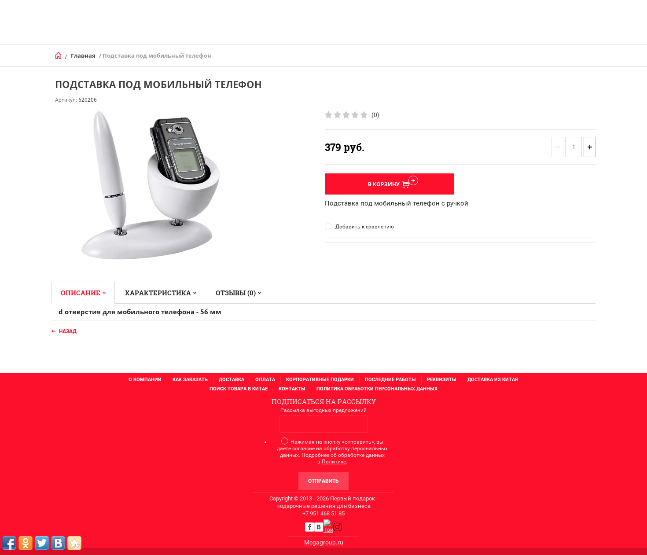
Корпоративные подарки (320, 379)
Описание (80, 292)
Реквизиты (441, 379)
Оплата (265, 379)
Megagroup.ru (323, 542)
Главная (83, 55)
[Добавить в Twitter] (42, 543)
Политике (334, 462)
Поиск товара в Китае (239, 389)
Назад (68, 331)
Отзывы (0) (236, 292)
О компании (145, 379)
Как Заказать (190, 379)
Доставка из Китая (492, 379)
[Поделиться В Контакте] (58, 543)
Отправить (323, 481)
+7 (306, 513)
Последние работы (390, 379)
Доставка (231, 379)
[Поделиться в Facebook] (9, 543)
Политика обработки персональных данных (376, 389)
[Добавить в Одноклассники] (25, 543)
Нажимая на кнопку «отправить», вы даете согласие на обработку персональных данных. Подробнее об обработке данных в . (332, 452)
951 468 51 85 (327, 513)
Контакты (292, 389)
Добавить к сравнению (364, 227)
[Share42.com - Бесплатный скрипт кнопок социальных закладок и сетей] (74, 543)
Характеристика (158, 292)
